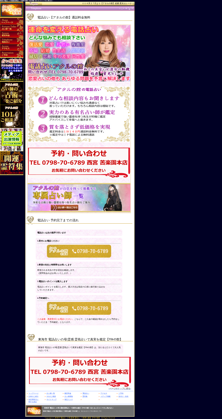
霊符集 (84, 396)
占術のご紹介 (34, 396)
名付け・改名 (123, 396)
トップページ (34, 393)
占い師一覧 (51, 393)
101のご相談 (51, 396)
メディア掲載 (105, 396)
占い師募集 (68, 396)
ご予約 (120, 393)
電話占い (85, 393)
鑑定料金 (67, 393)
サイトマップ (52, 399)
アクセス (103, 393)
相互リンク (68, 399)
